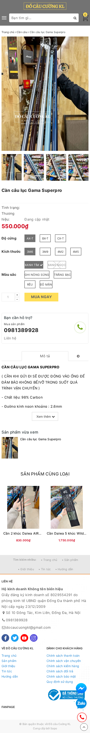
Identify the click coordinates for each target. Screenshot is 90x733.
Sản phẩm (9, 661)
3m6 (30, 251)
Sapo (53, 728)
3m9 (45, 251)
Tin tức (7, 671)
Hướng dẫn (10, 676)
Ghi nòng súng (37, 274)
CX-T (60, 238)
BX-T (45, 238)
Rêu (30, 284)
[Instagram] (34, 638)
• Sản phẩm (70, 560)
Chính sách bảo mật (61, 676)
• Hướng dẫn (64, 569)
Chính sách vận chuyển (64, 661)
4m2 (60, 251)
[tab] (45, 356)
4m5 (76, 251)
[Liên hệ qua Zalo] (81, 703)
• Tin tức (44, 569)
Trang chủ (9, 655)
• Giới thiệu (26, 569)
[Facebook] (5, 638)
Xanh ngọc (57, 265)
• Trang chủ (49, 560)
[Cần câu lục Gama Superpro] (10, 448)
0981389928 (21, 330)
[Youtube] (24, 638)
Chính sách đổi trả (60, 671)
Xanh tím (32, 265)
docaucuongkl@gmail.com (28, 627)
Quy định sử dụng (60, 681)
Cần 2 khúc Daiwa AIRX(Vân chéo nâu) (34, 533)
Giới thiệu (8, 666)
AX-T (30, 238)
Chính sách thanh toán (63, 655)
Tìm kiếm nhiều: (24, 559)
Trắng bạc (62, 274)
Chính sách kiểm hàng (63, 666)
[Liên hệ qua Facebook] (81, 688)
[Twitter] (15, 638)
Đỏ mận (46, 284)
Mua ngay (41, 297)
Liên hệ (10, 338)
